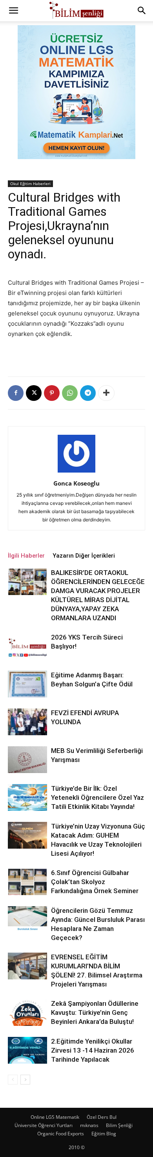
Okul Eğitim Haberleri (30, 183)
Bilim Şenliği (119, 1125)
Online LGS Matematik (55, 1117)
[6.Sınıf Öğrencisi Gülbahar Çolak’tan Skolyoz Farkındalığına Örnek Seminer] (27, 882)
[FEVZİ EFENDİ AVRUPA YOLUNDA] (27, 722)
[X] (34, 393)
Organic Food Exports (60, 1133)
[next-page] (25, 1080)
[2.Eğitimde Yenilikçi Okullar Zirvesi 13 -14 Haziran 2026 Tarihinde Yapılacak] (27, 1050)
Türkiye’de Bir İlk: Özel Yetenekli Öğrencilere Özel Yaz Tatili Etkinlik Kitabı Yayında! (97, 797)
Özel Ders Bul (102, 1117)
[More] (106, 393)
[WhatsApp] (70, 393)
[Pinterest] (52, 393)
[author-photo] (76, 472)
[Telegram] (88, 393)
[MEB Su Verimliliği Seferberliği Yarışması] (27, 759)
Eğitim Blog (103, 1133)
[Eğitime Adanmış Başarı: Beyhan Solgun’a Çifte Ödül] (27, 684)
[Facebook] (16, 393)
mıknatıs (89, 1125)
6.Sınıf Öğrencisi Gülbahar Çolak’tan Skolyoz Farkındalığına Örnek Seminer (94, 882)
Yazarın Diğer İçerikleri (84, 555)
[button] (13, 10)
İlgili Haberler (26, 555)
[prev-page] (13, 1080)
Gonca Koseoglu (76, 483)
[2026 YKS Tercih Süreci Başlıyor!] (27, 646)
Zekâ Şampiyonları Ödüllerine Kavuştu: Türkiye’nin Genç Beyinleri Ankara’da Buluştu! (94, 1012)
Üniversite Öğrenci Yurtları (44, 1125)
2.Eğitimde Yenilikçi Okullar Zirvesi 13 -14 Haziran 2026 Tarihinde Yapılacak (92, 1050)
